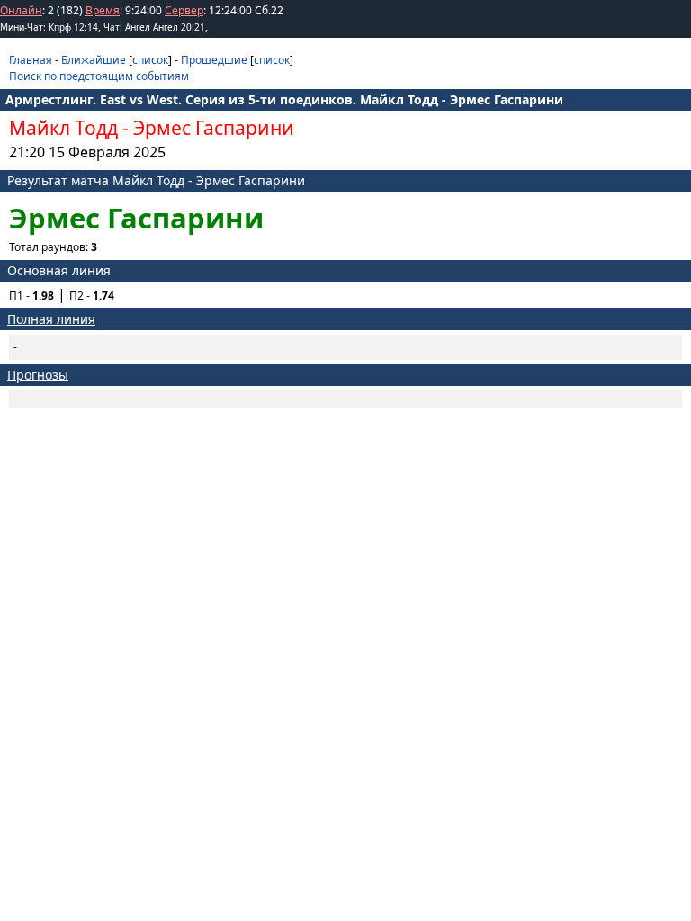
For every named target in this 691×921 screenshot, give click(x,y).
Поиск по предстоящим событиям (99, 76)
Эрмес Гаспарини (213, 127)
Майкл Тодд (63, 127)
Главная (30, 59)
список (150, 59)
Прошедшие (214, 59)
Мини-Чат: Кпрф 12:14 (49, 27)
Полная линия (51, 318)
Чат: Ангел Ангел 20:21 (154, 27)
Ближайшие (93, 59)
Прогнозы (37, 374)
